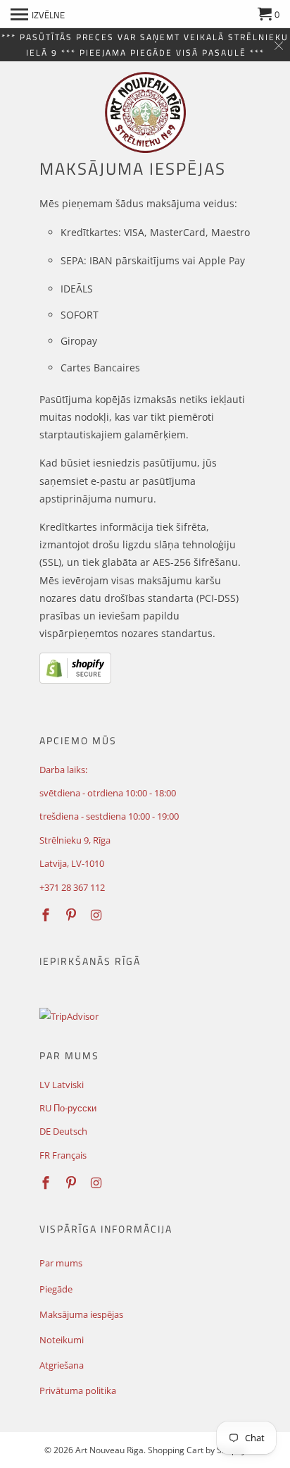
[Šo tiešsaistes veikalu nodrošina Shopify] (75, 679)
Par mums (60, 1263)
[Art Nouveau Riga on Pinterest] (72, 914)
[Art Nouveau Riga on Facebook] (47, 914)
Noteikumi (61, 1339)
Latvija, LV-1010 (71, 863)
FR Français (63, 1155)
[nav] (38, 14)
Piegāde (55, 1289)
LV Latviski (61, 1084)
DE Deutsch (63, 1131)
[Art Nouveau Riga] (145, 112)
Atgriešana (61, 1365)
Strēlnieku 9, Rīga (75, 840)
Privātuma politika (77, 1390)
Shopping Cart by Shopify (197, 1450)
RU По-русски (67, 1108)
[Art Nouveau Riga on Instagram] (98, 914)
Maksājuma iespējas (81, 1314)
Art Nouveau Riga (109, 1450)
